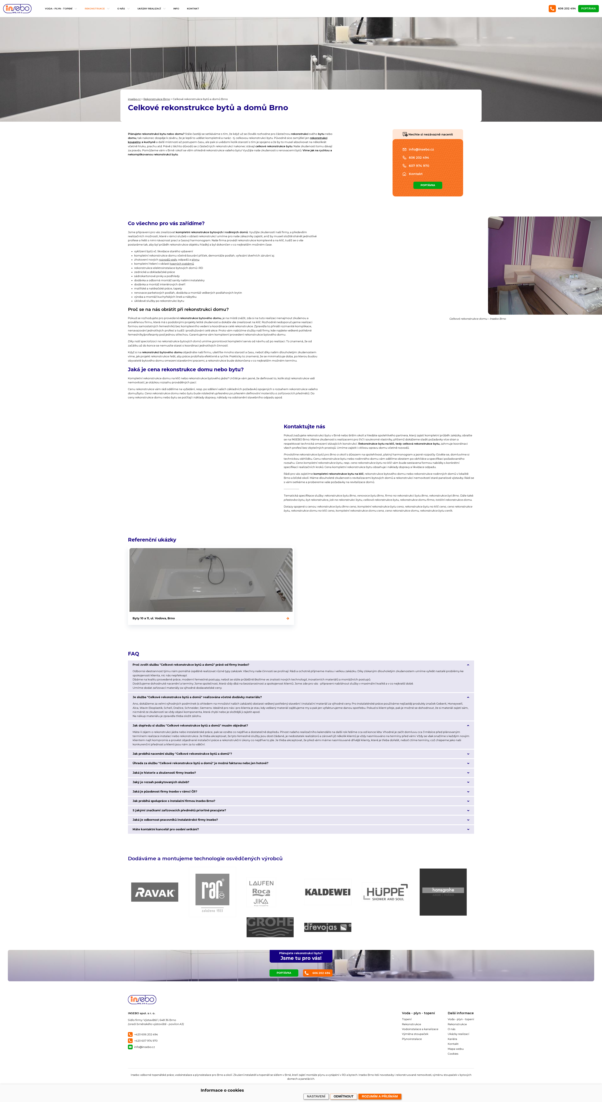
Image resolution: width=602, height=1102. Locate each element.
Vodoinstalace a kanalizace (420, 1029)
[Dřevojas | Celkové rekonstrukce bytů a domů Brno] (327, 927)
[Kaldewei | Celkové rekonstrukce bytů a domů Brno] (327, 892)
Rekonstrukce (95, 8)
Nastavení (316, 1096)
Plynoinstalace (412, 1039)
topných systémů (182, 263)
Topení (407, 1019)
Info (176, 8)
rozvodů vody (168, 259)
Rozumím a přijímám (380, 1096)
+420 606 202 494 (146, 1034)
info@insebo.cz (421, 149)
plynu (195, 259)
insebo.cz (134, 99)
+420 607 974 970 (146, 1040)
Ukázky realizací (149, 8)
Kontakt (193, 8)
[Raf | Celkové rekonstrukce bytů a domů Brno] (212, 892)
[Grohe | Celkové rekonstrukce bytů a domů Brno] (270, 927)
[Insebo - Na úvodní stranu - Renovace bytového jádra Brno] (17, 8)
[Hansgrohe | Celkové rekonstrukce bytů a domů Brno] (443, 892)
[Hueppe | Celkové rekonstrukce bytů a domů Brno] (385, 892)
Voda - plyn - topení (58, 8)
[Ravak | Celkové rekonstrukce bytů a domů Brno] (154, 892)
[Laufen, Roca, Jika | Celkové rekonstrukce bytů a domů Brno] (261, 892)
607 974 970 (419, 166)
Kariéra (452, 1039)
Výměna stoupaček (415, 1034)
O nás (121, 8)
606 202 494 (567, 8)
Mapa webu (456, 1048)
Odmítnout (344, 1096)
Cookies (453, 1053)
